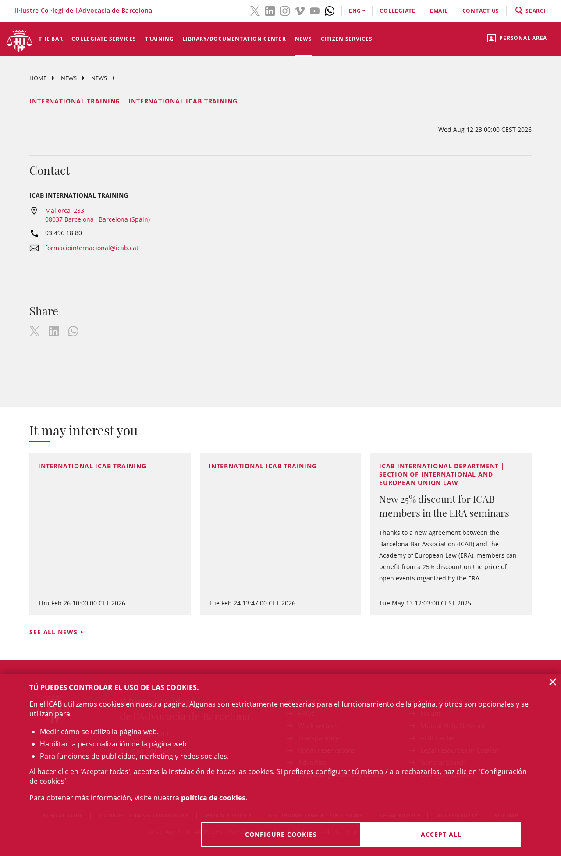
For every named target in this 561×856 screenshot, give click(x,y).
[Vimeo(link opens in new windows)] (300, 10)
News (303, 38)
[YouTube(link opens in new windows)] (315, 10)
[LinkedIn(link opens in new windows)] (270, 10)
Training (159, 38)
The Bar (51, 38)
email (439, 10)
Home (37, 78)
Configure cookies (281, 834)
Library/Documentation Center (234, 38)
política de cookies (213, 798)
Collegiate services (103, 38)
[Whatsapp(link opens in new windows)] (329, 10)
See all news (53, 632)
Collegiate (397, 10)
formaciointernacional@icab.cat (91, 248)
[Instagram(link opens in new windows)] (285, 10)
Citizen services (347, 38)
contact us (481, 10)
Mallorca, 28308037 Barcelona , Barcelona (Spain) (97, 214)
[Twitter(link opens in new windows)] (255, 10)
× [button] (552, 682)
